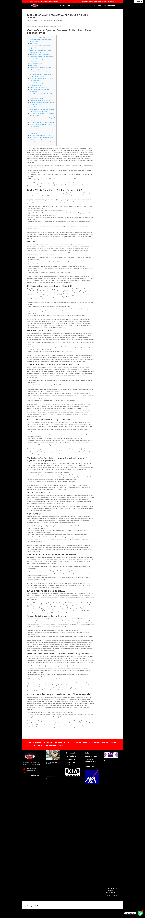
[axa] (92, 783)
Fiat (36, 746)
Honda (30, 746)
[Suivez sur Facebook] (105, 895)
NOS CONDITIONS (109, 5)
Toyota (97, 743)
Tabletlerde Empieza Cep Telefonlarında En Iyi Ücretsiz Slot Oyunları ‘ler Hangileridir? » (42, 59)
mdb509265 (33, 20)
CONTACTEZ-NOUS (95, 5)
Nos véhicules (70, 753)
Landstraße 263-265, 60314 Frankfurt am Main (94, 1)
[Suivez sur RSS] (114, 895)
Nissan (60, 746)
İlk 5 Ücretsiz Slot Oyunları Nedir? (40, 54)
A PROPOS (83, 5)
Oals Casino (33, 43)
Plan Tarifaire (70, 756)
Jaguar (105, 743)
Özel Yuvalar (33, 65)
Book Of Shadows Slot (36, 107)
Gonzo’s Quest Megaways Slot (39, 87)
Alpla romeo (76, 743)
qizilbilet (64, 203)
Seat (40, 746)
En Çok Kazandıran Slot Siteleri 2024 (41, 72)
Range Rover (51, 746)
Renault (66, 743)
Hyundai (113, 743)
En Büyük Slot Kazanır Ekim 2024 (40, 46)
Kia (43, 746)
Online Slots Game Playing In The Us (41, 135)
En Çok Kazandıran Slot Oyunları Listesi (42, 94)
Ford (85, 743)
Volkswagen (48, 743)
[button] (140, 913)
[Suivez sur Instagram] (107, 895)
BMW (90, 743)
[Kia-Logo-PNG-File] (72, 776)
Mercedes (37, 743)
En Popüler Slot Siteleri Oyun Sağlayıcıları (42, 122)
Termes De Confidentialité (90, 760)
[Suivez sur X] (109, 895)
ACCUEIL (63, 5)
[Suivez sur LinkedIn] (112, 895)
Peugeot (58, 743)
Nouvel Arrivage (91, 756)
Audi (29, 743)
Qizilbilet (49, 20)
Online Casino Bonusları (37, 63)
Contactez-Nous (71, 759)
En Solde (88, 753)
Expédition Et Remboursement (91, 765)
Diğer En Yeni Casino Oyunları (39, 48)
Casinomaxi (33, 129)
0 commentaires (58, 20)
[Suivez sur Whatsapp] (116, 895)
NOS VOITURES (73, 5)
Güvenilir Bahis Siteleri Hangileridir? (41, 100)
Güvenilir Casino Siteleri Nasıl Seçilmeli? (42, 142)
